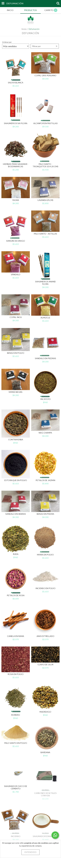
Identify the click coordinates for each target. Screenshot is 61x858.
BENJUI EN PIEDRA (45, 514)
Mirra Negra (15, 392)
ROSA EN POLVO (16, 674)
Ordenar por (7, 42)
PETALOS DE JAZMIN (45, 480)
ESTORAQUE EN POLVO (15, 480)
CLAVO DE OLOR (45, 664)
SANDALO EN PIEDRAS (45, 358)
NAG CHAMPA (45, 432)
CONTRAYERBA (15, 439)
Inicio (24, 29)
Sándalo (15, 274)
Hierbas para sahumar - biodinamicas (15, 165)
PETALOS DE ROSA (16, 595)
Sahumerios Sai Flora (15, 123)
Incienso (15, 836)
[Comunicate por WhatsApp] (55, 835)
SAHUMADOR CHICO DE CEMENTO (15, 787)
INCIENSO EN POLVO (45, 588)
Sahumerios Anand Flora (45, 282)
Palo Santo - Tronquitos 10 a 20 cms (45, 165)
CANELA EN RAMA (15, 636)
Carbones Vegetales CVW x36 (45, 794)
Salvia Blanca (15, 82)
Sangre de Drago (15, 241)
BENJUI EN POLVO (15, 353)
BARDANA (45, 752)
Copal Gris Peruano (45, 75)
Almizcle (45, 317)
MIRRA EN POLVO (45, 554)
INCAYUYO (45, 399)
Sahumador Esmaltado (45, 836)
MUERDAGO (45, 712)
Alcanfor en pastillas (45, 123)
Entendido (30, 852)
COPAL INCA (16, 317)
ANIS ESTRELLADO (45, 636)
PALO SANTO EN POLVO (15, 743)
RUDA (15, 554)
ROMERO (15, 715)
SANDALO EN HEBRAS (15, 514)
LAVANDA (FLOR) (45, 200)
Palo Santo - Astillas (45, 233)
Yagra (15, 200)
